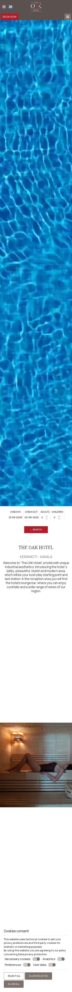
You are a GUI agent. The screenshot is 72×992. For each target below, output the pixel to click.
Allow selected (38, 976)
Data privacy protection (32, 954)
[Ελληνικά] (10, 6)
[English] (4, 6)
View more (10, 884)
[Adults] (45, 517)
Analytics (49, 959)
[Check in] (15, 517)
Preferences (13, 965)
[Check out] (31, 517)
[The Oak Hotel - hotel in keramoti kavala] (36, 6)
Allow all (14, 984)
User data (39, 965)
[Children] (57, 517)
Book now (10, 17)
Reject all (14, 976)
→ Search (36, 529)
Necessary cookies (18, 959)
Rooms (8, 877)
